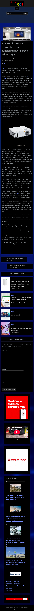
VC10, (18, 193)
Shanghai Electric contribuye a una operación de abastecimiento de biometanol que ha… (15, 562)
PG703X (28, 76)
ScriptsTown (23, 609)
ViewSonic (4, 68)
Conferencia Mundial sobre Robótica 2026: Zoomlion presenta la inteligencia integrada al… (15, 541)
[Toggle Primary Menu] (17, 8)
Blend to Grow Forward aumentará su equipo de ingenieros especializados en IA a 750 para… (15, 585)
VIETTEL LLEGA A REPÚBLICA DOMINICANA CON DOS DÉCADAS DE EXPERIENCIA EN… (15, 497)
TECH (5, 63)
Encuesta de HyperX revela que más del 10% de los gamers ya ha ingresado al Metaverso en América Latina (21, 328)
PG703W (4, 78)
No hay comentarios (8, 60)
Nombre (4, 369)
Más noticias (9, 590)
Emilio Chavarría (18, 58)
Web (3, 382)
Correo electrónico (7, 376)
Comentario (5, 350)
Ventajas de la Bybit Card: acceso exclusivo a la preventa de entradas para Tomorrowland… (15, 519)
